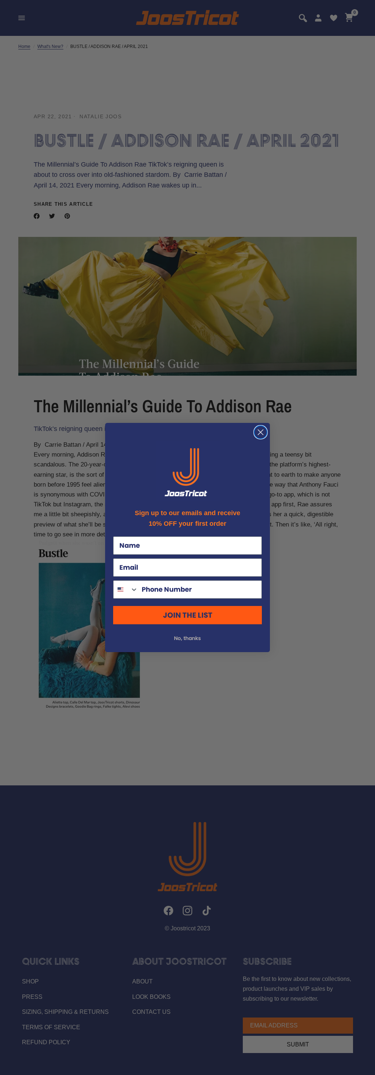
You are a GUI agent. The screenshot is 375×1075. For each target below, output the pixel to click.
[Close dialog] (260, 432)
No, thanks (187, 638)
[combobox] (126, 589)
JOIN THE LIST (187, 615)
